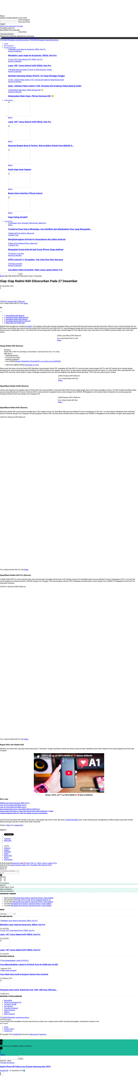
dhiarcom (7, 848)
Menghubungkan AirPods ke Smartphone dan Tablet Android (36, 239)
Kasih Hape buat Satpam (19, 169)
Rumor (6, 858)
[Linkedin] (41, 295)
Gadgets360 (18, 825)
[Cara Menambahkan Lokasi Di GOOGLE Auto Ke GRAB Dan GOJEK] (14, 960)
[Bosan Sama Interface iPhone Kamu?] (19, 187)
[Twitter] (26, 295)
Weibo (25, 303)
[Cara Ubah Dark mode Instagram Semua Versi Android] (8, 970)
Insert (21, 1059)
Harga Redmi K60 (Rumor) (15, 315)
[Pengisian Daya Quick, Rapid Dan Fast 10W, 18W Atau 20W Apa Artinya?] (5, 986)
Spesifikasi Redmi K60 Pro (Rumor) (18, 321)
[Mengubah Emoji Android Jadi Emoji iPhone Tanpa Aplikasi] (22, 243)
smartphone (8, 860)
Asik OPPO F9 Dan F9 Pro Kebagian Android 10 (34, 900)
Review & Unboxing (10, 47)
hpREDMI (7, 852)
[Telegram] (55, 295)
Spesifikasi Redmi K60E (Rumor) (17, 317)
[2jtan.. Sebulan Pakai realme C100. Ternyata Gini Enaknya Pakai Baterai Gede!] (36, 80)
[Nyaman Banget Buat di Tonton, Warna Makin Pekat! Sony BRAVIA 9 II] (19, 140)
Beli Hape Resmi (9, 45)
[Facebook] (19, 295)
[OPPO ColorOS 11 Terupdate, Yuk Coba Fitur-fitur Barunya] (16, 254)
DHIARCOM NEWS (71, 820)
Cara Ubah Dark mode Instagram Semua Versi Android (24, 974)
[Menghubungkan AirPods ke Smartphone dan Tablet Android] (21, 233)
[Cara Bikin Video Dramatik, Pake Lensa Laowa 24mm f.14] (15, 264)
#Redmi (18, 361)
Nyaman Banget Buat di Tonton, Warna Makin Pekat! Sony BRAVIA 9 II (20, 809)
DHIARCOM (17, 1034)
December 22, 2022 (32, 365)
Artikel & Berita (8, 100)
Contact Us (8, 1031)
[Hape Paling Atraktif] (19, 211)
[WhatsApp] (33, 295)
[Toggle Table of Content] (1, 312)
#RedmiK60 (25, 361)
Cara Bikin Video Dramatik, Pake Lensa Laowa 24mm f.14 (35, 269)
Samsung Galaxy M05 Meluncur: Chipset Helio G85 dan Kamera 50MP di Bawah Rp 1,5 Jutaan (26, 811)
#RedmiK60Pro (35, 361)
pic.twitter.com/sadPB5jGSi (51, 361)
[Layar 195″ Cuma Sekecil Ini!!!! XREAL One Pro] (25, 59)
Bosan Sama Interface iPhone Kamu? (25, 193)
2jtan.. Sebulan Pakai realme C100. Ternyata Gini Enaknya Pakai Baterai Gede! (44, 86)
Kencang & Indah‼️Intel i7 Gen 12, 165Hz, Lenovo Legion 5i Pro (34, 863)
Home (6, 1027)
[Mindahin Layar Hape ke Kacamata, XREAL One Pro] (27, 49)
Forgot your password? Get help (11, 26)
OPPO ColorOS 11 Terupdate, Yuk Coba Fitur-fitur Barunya (35, 259)
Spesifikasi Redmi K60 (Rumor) (17, 319)
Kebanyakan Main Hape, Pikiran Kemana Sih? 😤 (31, 96)
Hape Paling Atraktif (17, 217)
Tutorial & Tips (8, 221)
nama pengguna (24, 20)
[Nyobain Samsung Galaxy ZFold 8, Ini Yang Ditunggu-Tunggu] (30, 70)
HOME (6, 44)
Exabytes (43, 1034)
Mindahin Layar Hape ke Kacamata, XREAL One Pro (32, 55)
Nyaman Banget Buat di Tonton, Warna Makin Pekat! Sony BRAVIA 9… (41, 145)
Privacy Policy (9, 1029)
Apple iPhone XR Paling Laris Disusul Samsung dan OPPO (25, 1066)
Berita (10, 118)
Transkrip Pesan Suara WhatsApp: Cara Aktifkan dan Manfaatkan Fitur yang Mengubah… (49, 229)
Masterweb (34, 1034)
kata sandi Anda (24, 22)
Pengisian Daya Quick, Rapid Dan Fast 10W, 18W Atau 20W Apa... (28, 990)
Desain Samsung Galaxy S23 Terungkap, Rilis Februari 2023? (31, 865)
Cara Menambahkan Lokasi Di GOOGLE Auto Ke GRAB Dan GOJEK (29, 964)
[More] (62, 294)
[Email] (48, 295)
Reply (3, 1055)
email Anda (22, 32)
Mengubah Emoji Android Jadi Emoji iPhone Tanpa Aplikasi (35, 249)
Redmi (29, 326)
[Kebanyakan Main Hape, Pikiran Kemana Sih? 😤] (25, 90)
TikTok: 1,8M (77, 3)
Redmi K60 (8, 856)
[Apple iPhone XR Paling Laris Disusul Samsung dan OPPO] (7, 1063)
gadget (6, 850)
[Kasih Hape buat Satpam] (19, 163)
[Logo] (14, 40)
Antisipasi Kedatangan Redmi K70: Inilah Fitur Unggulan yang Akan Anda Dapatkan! (23, 813)
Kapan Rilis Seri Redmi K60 (15, 323)
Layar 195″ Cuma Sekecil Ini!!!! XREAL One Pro (29, 65)
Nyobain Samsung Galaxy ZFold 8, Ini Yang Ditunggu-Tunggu (36, 75)
